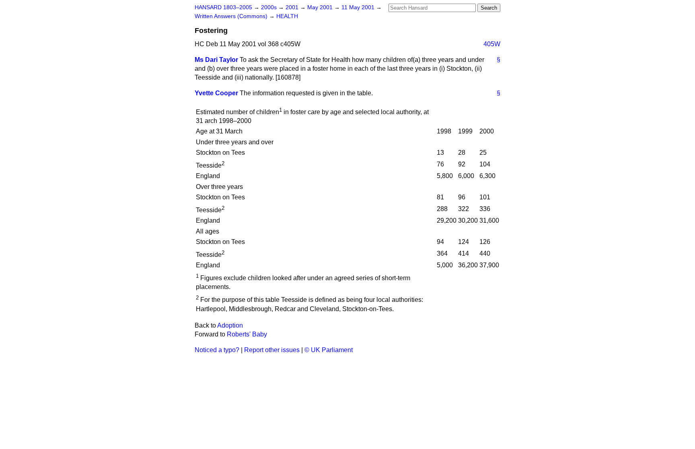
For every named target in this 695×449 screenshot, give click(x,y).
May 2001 (320, 7)
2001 (293, 7)
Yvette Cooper (216, 93)
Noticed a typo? (217, 349)
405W (491, 44)
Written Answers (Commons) (232, 16)
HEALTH (287, 16)
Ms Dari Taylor (216, 59)
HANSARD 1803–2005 (223, 7)
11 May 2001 (358, 7)
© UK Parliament (328, 349)
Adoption (230, 325)
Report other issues (272, 349)
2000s (269, 7)
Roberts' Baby (247, 334)
